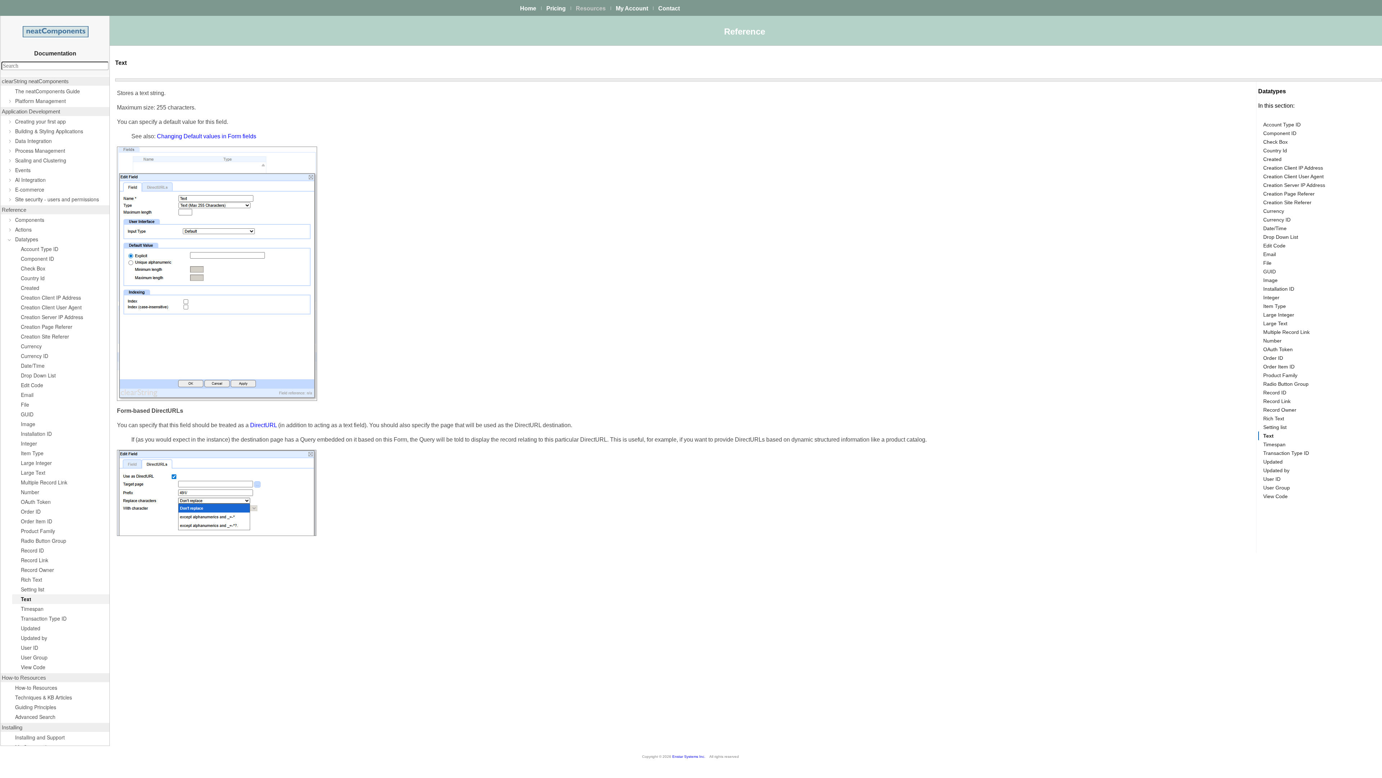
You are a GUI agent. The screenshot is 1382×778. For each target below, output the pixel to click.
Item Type (32, 453)
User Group (34, 657)
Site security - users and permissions (57, 199)
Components (29, 219)
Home (528, 8)
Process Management (40, 150)
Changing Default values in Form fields (206, 136)
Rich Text (31, 579)
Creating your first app (40, 121)
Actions (23, 229)
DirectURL (263, 425)
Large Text (33, 472)
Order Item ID (36, 521)
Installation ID (36, 433)
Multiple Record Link (44, 482)
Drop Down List (38, 375)
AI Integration (30, 179)
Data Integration (33, 140)
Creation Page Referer (46, 326)
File (25, 404)
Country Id (33, 278)
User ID (29, 647)
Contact (669, 8)
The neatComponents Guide (47, 91)
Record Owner (37, 569)
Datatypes (26, 239)
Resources (591, 8)
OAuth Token (36, 501)
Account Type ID (39, 248)
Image (28, 424)
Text (26, 599)
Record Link (34, 560)
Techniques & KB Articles (43, 697)
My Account (632, 8)
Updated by (34, 637)
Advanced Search (35, 716)
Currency (31, 346)
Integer (29, 443)
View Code (33, 667)
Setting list (32, 589)
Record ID (32, 550)
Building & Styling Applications (49, 131)
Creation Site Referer (45, 336)
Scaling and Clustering (40, 160)
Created (30, 287)
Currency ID (34, 355)
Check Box (33, 268)
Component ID (37, 258)
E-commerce (29, 189)
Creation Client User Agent (51, 307)
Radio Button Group (43, 540)
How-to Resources (36, 687)
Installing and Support (40, 737)
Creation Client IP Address (51, 297)
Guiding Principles (35, 707)
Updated (30, 628)
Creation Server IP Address (52, 317)
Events (23, 170)
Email (27, 394)
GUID (27, 414)
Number (30, 492)
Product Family (38, 531)
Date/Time (33, 365)
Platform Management (40, 100)
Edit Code (32, 385)
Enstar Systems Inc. (688, 757)
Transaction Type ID (44, 618)
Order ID (31, 511)
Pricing (556, 8)
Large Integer (36, 462)
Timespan (32, 608)
